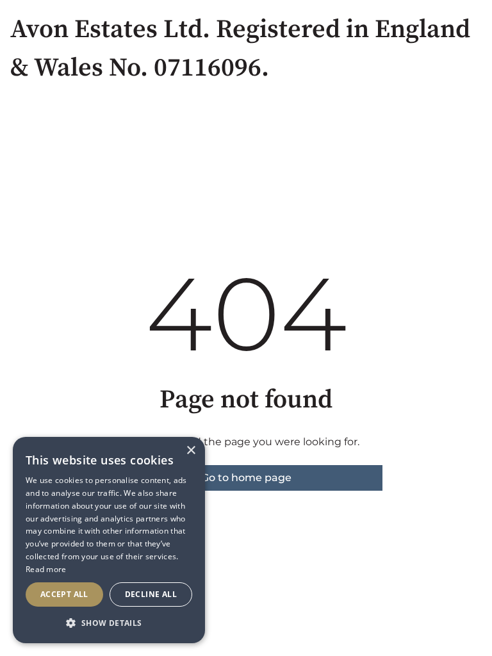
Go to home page (246, 478)
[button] (109, 622)
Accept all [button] (64, 594)
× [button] (190, 450)
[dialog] (109, 540)
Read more (46, 569)
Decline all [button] (151, 594)
